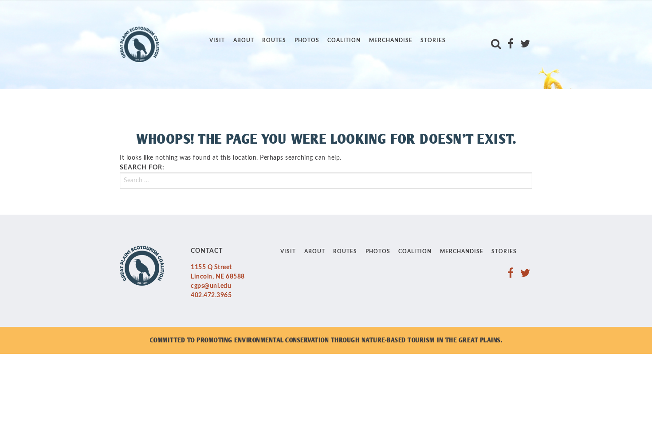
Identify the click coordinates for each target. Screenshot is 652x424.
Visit (217, 40)
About (243, 40)
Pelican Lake (232, 18)
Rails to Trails (236, 48)
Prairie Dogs (232, 33)
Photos (307, 40)
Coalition (344, 40)
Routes (274, 40)
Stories (433, 40)
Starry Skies (232, 107)
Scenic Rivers (233, 63)
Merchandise (390, 40)
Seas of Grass (235, 77)
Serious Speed (235, 92)
